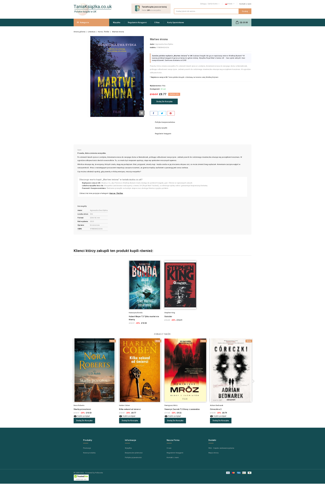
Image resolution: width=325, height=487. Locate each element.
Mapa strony (213, 453)
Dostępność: (155, 89)
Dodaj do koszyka (164, 102)
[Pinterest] (171, 113)
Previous (72, 381)
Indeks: (153, 47)
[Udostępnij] (153, 113)
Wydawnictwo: (156, 86)
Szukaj (245, 11)
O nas (157, 22)
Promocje (87, 448)
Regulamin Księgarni (137, 22)
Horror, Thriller (116, 193)
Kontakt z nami (245, 4)
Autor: (152, 44)
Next (252, 381)
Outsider (168, 316)
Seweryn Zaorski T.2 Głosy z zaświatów (182, 409)
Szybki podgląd (125, 267)
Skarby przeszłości (82, 409)
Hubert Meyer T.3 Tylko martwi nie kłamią (144, 318)
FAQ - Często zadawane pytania (221, 448)
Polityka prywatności (133, 457)
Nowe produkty (89, 453)
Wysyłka (116, 22)
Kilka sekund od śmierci (130, 409)
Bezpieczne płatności (134, 453)
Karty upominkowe (175, 22)
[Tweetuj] (162, 113)
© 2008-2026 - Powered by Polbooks (88, 473)
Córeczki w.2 (215, 409)
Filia (163, 86)
